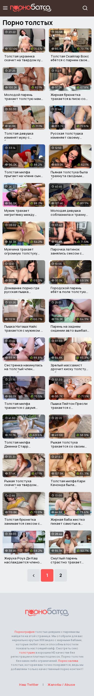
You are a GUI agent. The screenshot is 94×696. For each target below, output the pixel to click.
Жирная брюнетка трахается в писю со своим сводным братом (68, 100)
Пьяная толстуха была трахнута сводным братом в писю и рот (69, 176)
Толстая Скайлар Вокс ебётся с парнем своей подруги (70, 60)
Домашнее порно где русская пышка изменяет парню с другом (21, 294)
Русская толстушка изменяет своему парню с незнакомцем (69, 137)
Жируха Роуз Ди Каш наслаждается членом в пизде (23, 562)
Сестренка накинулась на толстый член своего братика (23, 369)
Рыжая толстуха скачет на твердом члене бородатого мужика (20, 487)
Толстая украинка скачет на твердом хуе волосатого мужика (23, 60)
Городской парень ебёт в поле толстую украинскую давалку (68, 292)
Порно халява (68, 661)
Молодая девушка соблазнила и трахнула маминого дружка (70, 214)
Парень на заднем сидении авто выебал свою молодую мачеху (69, 330)
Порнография (25, 632)
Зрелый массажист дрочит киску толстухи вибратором (70, 369)
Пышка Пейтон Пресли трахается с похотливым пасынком (70, 407)
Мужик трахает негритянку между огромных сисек (19, 214)
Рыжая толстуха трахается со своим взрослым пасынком (67, 446)
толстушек (27, 652)
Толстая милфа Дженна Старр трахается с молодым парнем (22, 448)
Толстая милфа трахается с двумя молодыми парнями (20, 407)
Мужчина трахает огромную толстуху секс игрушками (20, 253)
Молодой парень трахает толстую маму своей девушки (23, 98)
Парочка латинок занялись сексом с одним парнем (66, 253)
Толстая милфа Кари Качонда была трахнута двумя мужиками (68, 487)
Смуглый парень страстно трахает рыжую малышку (66, 562)
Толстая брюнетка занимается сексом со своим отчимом (23, 523)
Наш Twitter (29, 684)
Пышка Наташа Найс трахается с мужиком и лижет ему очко (23, 330)
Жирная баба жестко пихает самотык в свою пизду (68, 523)
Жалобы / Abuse (61, 684)
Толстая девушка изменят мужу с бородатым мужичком (22, 137)
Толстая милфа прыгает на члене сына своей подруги (23, 176)
